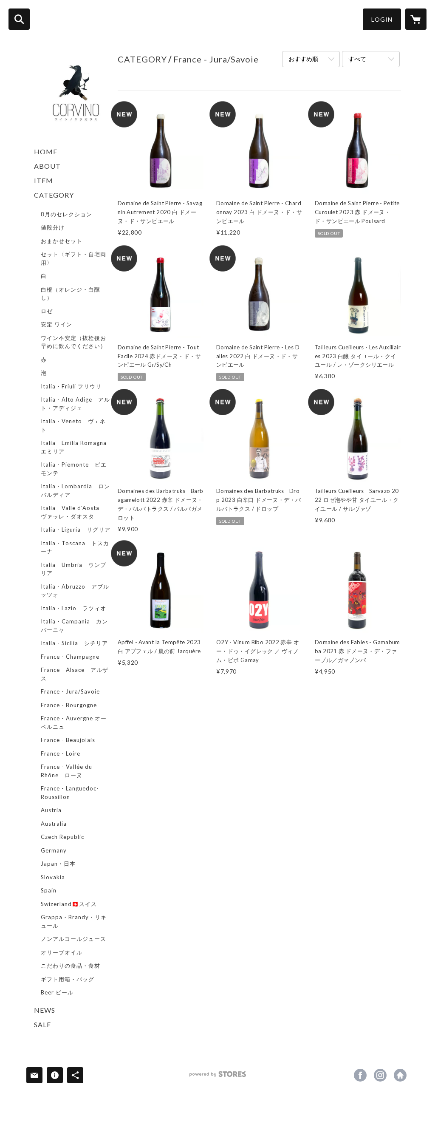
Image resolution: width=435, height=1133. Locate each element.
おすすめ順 (303, 58)
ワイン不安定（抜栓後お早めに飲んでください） (73, 342)
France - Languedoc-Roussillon (70, 792)
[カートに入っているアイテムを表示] (416, 19)
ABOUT (47, 166)
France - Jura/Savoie (70, 691)
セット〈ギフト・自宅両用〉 (73, 258)
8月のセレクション (66, 214)
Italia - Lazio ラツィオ (73, 608)
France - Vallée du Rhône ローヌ (66, 771)
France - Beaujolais (68, 739)
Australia (54, 823)
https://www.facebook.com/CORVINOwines (360, 1075)
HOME (45, 151)
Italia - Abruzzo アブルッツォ (75, 590)
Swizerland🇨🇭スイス (69, 904)
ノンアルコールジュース (73, 938)
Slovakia (53, 877)
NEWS (44, 1010)
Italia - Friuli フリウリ (71, 386)
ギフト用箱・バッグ (67, 979)
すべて (357, 58)
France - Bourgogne (69, 705)
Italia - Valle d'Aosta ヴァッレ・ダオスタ (73, 512)
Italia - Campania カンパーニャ (74, 625)
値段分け (53, 227)
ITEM (43, 180)
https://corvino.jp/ (400, 1075)
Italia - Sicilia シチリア (74, 643)
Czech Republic (62, 836)
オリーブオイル (61, 952)
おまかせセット (61, 241)
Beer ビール (57, 992)
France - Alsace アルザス (74, 674)
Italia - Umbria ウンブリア (73, 569)
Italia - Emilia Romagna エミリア (77, 447)
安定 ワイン (56, 324)
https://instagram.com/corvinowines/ (380, 1075)
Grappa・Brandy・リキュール (74, 921)
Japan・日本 (58, 863)
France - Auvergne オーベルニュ (74, 722)
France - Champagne (70, 656)
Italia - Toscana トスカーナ (75, 547)
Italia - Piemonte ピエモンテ (74, 468)
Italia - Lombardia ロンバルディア (75, 490)
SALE (42, 1024)
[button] (382, 19)
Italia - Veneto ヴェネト (73, 425)
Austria (51, 810)
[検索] (19, 19)
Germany (54, 850)
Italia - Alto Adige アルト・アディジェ (75, 403)
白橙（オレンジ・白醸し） (70, 293)
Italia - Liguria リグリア (75, 529)
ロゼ (47, 311)
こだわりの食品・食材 (70, 965)
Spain (48, 890)
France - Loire (60, 753)
